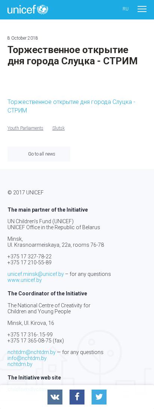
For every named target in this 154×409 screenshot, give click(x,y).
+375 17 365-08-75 (29, 341)
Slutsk (58, 128)
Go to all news (41, 154)
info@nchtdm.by (27, 358)
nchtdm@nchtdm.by (31, 352)
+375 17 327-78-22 (29, 256)
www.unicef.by (24, 280)
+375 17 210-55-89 (29, 262)
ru (126, 9)
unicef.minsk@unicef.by (35, 274)
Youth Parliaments (25, 128)
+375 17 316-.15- (27, 335)
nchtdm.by (20, 364)
